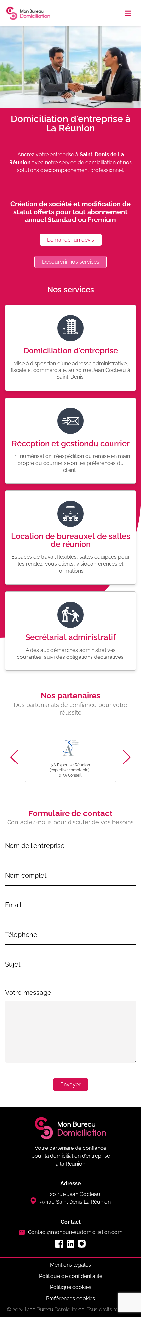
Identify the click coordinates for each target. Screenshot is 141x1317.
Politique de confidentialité (70, 1276)
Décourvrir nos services (70, 262)
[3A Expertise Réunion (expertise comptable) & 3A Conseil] (70, 757)
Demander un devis (70, 240)
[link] (70, 1265)
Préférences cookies (70, 1298)
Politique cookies (70, 1287)
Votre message (28, 992)
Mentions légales (70, 1265)
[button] (127, 13)
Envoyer (70, 1084)
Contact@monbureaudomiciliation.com (75, 1232)
